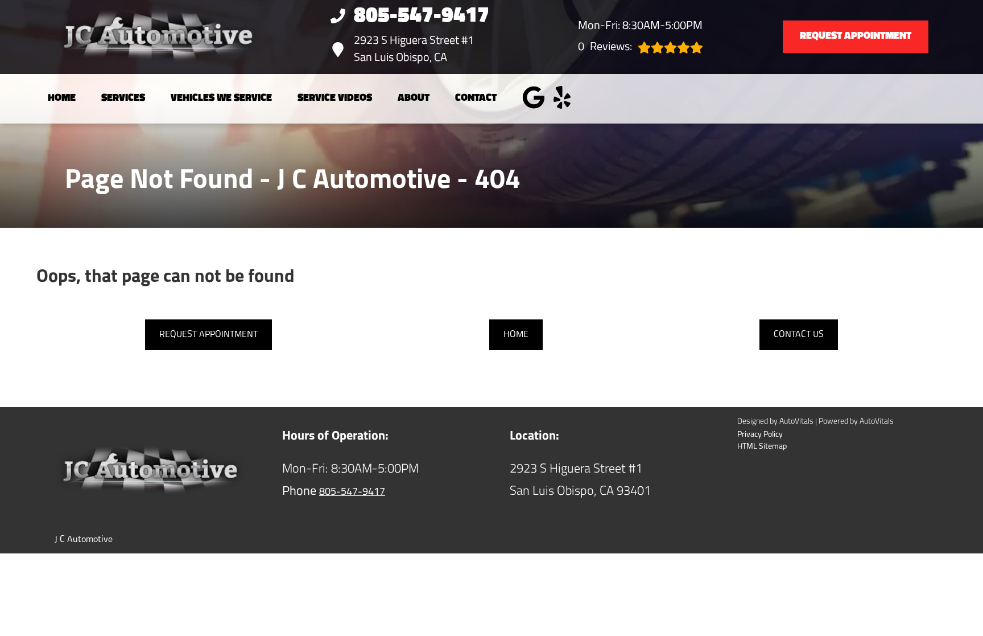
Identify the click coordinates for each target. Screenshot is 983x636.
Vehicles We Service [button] (221, 98)
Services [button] (123, 98)
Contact (476, 98)
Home (62, 98)
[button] (533, 97)
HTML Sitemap (762, 446)
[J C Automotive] (134, 37)
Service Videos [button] (335, 98)
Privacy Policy (760, 434)
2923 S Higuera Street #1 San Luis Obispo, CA (414, 49)
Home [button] (515, 334)
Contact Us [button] (799, 334)
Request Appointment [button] (855, 36)
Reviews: (605, 47)
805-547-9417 (352, 492)
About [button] (413, 98)
